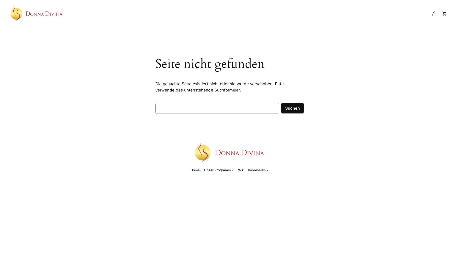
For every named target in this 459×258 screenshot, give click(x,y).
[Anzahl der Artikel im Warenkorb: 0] (444, 13)
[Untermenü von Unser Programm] (232, 170)
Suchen (292, 108)
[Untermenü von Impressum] (268, 170)
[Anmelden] (434, 13)
